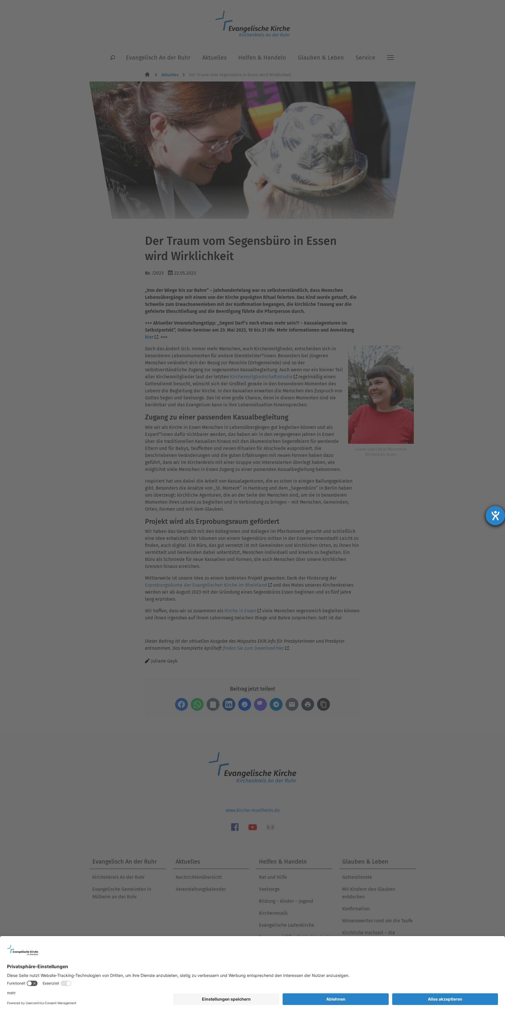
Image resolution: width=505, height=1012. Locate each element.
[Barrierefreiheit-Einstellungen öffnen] (495, 515)
